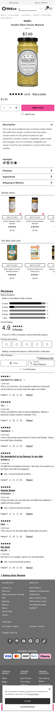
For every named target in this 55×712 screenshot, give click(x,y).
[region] (27, 698)
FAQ (3, 598)
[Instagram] (17, 641)
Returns (5, 604)
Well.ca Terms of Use (38, 601)
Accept (28, 701)
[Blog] (30, 641)
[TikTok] (44, 641)
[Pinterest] (23, 641)
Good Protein (25, 678)
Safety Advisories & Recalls (13, 594)
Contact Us (6, 587)
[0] (45, 8)
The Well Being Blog (38, 604)
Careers (5, 614)
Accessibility (7, 611)
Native (4, 678)
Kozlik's (27, 20)
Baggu (4, 681)
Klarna (4, 608)
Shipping (5, 601)
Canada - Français (37, 626)
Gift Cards (6, 591)
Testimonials (35, 594)
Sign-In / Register (41, 2)
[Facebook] (10, 641)
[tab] (27, 124)
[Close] (49, 689)
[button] (4, 108)
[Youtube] (37, 641)
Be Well (34, 608)
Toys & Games (44, 684)
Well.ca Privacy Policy (38, 598)
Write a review (39, 94)
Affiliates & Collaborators (40, 591)
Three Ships (25, 681)
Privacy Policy (33, 694)
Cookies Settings (27, 706)
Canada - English (11, 626)
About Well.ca (35, 587)
